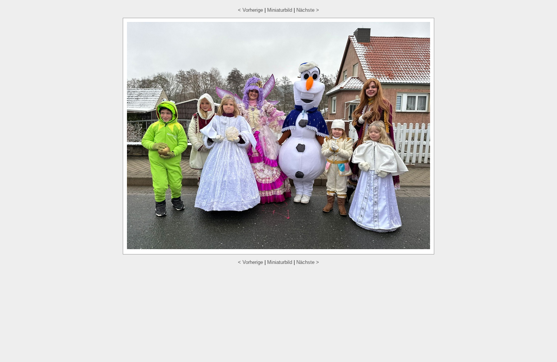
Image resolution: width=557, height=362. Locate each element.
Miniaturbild (279, 10)
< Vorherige (250, 10)
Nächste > (307, 10)
